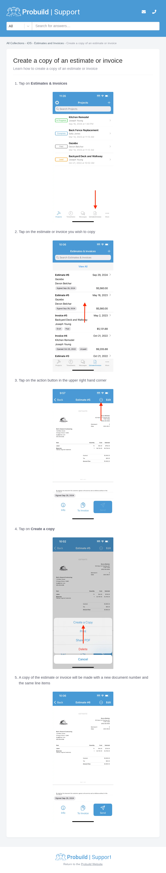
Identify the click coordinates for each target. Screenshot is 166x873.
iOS (29, 43)
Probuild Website (92, 864)
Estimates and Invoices (49, 43)
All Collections (15, 43)
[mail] (144, 12)
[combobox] (9, 26)
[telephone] (154, 12)
